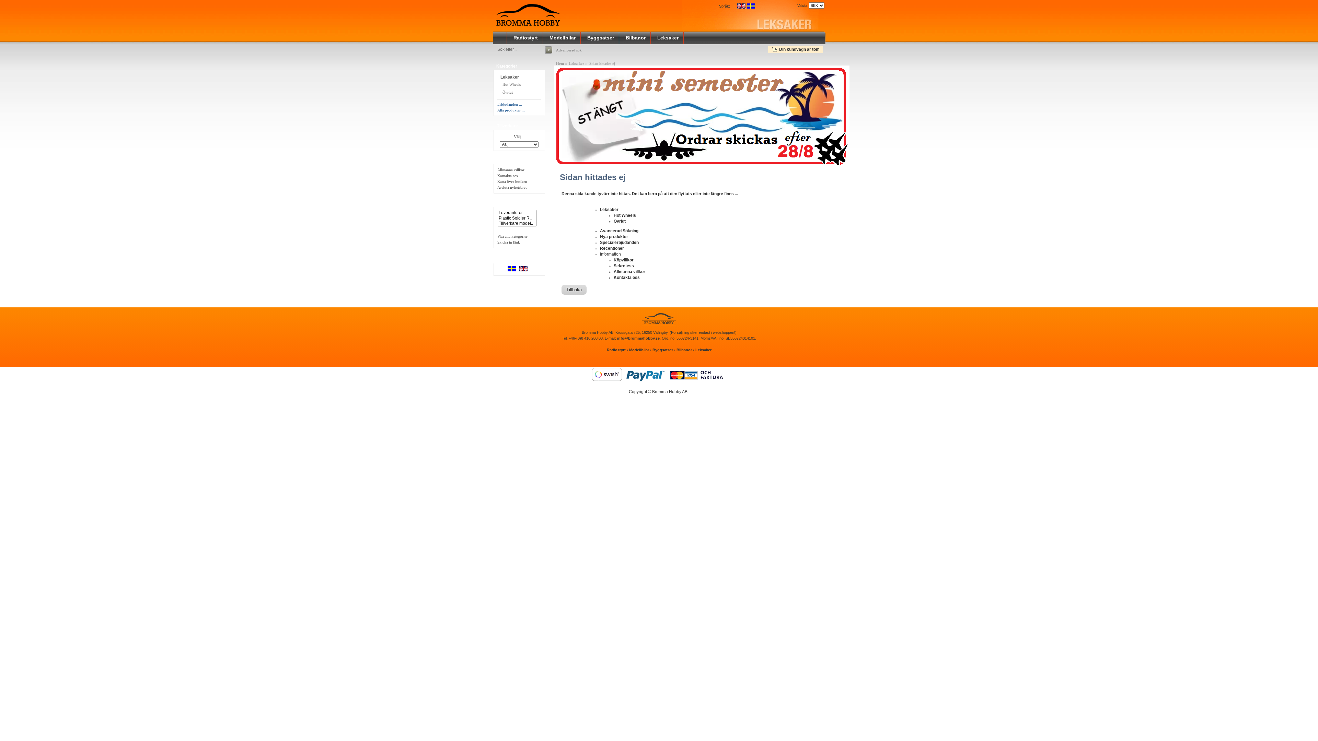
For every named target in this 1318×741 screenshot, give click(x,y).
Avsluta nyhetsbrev (512, 187)
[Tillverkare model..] (517, 223)
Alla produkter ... (511, 110)
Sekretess (624, 266)
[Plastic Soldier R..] (517, 218)
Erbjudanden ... (509, 104)
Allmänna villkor (510, 170)
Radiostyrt (525, 37)
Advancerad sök (569, 50)
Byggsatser (600, 37)
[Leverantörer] (517, 212)
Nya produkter (614, 237)
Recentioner (612, 248)
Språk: (724, 6)
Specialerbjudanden (619, 242)
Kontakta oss (507, 176)
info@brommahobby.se (638, 338)
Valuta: (801, 5)
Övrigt (507, 92)
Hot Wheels (511, 84)
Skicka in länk (508, 242)
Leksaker (668, 37)
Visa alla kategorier (512, 236)
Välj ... (519, 137)
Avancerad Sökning (619, 231)
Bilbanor (636, 37)
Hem (560, 63)
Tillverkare (507, 126)
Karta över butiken (512, 181)
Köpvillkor (624, 260)
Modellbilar (563, 37)
